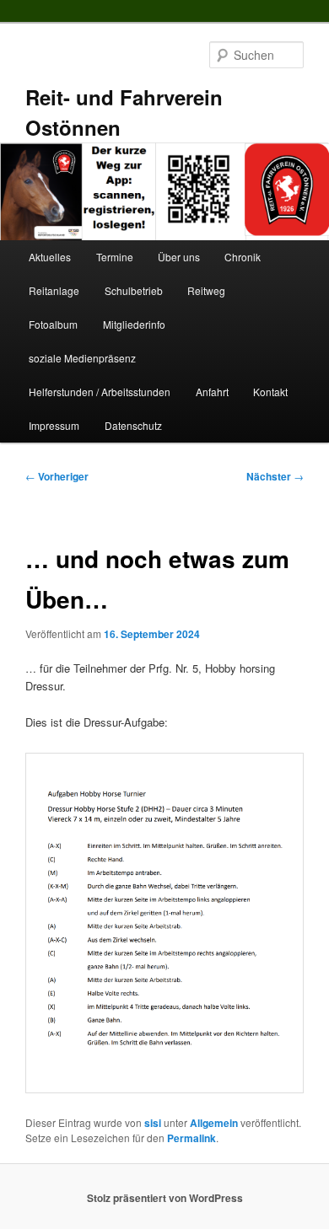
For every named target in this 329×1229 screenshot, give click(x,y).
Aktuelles (50, 257)
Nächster (275, 476)
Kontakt (270, 391)
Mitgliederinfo (134, 324)
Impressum (54, 425)
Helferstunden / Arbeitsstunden (99, 391)
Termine (114, 257)
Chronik (242, 257)
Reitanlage (54, 290)
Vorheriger (57, 476)
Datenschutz (133, 425)
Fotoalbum (53, 324)
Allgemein (214, 1122)
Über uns (179, 257)
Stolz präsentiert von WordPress (165, 1197)
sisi (152, 1122)
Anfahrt (212, 391)
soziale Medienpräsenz (82, 358)
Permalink (191, 1138)
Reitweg (206, 290)
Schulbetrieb (134, 290)
